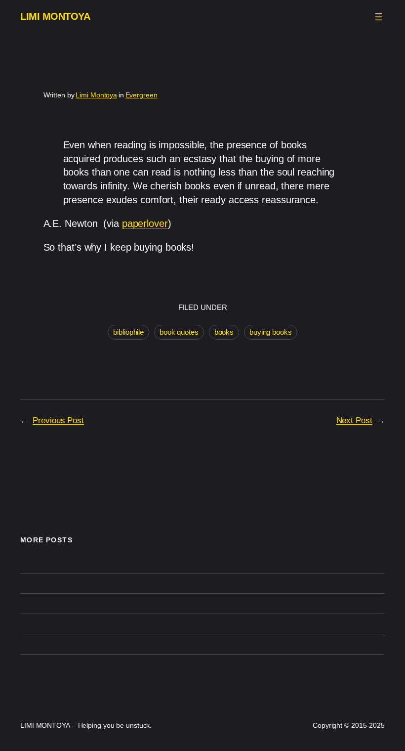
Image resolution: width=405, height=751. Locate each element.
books (224, 332)
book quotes (179, 332)
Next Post (354, 420)
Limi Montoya (96, 95)
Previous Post (58, 420)
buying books (270, 332)
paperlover (145, 224)
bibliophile (128, 332)
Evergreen (141, 95)
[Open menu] (379, 17)
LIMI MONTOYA (55, 16)
